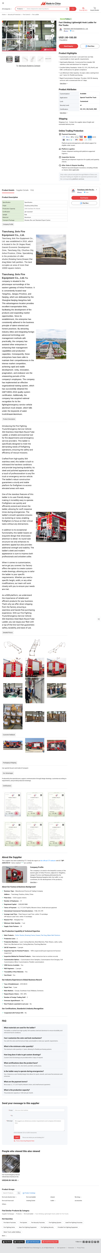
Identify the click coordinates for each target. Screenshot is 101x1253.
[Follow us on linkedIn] (98, 1242)
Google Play (19, 1242)
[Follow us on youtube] (92, 1242)
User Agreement (61, 1247)
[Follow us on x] (87, 1242)
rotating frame (30, 1200)
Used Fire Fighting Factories (73, 1222)
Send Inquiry (68, 46)
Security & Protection (14, 14)
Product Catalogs (29, 1193)
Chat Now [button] (91, 46)
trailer (52, 1200)
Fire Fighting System (55, 1222)
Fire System (23, 1222)
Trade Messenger (33, 1242)
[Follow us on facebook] (84, 1242)
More (3, 1236)
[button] (3, 3)
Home (4, 14)
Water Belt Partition (53, 935)
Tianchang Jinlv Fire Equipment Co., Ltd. (76, 29)
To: (12, 1116)
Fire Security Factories (38, 1222)
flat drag (77, 1197)
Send (16, 1137)
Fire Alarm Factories (10, 1222)
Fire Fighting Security (47, 1227)
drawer (52, 1197)
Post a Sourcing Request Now (24, 1141)
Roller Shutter (19, 935)
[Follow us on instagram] (89, 1242)
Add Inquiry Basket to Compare (29, 66)
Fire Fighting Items (9, 1227)
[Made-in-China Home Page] (50, 3)
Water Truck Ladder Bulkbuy (12, 1232)
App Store (7, 1242)
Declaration (71, 1247)
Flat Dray (44, 935)
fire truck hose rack (8, 1200)
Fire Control (26, 14)
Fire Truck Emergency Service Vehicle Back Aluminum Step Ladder (11, 1177)
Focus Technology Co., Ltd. (36, 1247)
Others (4, 1204)
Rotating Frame (30, 935)
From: (11, 1110)
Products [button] (20, 9)
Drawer (38, 935)
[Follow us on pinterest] (95, 1242)
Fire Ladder (35, 14)
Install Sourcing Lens (51, 1242)
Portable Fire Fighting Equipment (68, 1227)
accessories (78, 1200)
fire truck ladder (31, 1197)
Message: (10, 1121)
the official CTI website (48, 861)
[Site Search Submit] (72, 9)
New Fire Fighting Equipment (28, 1227)
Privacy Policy (80, 1247)
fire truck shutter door (8, 1197)
